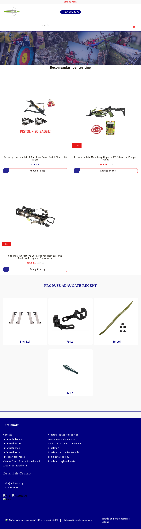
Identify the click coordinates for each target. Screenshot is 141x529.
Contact (7, 434)
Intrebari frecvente (14, 457)
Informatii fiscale (12, 439)
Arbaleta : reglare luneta (61, 461)
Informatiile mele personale (78, 520)
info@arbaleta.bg (14, 483)
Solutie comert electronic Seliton (116, 520)
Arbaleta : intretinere (15, 465)
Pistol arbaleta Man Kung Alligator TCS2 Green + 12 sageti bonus (105, 158)
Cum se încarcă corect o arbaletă (21, 461)
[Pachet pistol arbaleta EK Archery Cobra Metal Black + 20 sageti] (35, 117)
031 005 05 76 (72, 12)
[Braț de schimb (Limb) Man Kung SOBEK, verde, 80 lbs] (116, 318)
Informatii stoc (11, 448)
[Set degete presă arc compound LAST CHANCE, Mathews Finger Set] (25, 318)
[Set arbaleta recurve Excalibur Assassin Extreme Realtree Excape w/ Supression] (35, 216)
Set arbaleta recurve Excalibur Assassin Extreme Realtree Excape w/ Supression (35, 257)
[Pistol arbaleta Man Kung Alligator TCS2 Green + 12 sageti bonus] (105, 117)
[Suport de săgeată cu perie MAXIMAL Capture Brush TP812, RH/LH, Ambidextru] (71, 318)
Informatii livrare (12, 443)
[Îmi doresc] (67, 82)
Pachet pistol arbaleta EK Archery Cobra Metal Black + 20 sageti (35, 158)
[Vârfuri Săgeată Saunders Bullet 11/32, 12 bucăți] (71, 369)
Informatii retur (12, 452)
